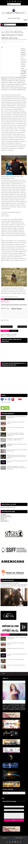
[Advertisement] (14, 487)
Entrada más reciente (6, 326)
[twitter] (10, 1)
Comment (23, 634)
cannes (6, 31)
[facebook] (7, 1)
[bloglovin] (15, 1)
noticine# (12, 299)
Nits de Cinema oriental (6, 516)
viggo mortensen (18, 31)
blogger (5, 330)
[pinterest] (12, 1)
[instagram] (18, 1)
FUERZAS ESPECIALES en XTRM (10, 583)
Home (2, 31)
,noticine (18, 41)
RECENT (5, 634)
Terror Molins (4, 520)
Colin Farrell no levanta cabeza (15, 427)
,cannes (14, 41)
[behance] (18, 842)
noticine (11, 31)
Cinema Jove (4, 517)
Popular (14, 634)
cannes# (7, 299)
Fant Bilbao (3, 514)
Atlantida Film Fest (5, 515)
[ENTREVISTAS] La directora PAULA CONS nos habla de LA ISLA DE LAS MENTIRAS (16, 456)
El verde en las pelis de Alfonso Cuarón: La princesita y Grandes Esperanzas (15, 434)
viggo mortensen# (20, 299)
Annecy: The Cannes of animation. (16, 665)
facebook (13, 330)
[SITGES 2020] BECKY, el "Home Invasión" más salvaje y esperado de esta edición (16, 467)
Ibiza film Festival (5, 521)
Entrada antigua (22, 326)
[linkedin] (20, 1)
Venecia (2, 519)
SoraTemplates (10, 837)
